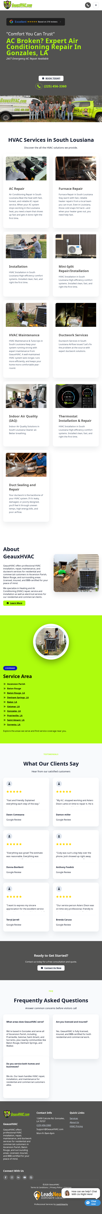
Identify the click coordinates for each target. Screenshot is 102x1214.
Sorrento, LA (13, 724)
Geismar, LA (13, 706)
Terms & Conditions (39, 1187)
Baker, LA (12, 702)
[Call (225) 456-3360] (88, 5)
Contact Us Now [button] (52, 968)
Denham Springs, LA (18, 697)
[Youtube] (24, 1177)
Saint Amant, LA (15, 720)
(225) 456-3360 (55, 86)
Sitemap (67, 1187)
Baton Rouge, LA (16, 693)
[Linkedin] (18, 1177)
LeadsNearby (62, 1204)
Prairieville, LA (14, 715)
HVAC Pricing (76, 1126)
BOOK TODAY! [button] (53, 78)
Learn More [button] (16, 603)
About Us (74, 1122)
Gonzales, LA (14, 711)
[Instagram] (12, 1177)
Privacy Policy (56, 1187)
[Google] (31, 1177)
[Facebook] (5, 1177)
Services (74, 1118)
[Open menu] (96, 5)
